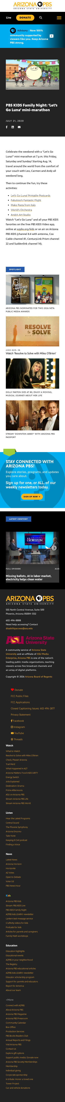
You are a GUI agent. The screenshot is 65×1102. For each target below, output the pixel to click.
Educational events (14, 955)
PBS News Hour (13, 885)
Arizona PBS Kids (13, 901)
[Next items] (54, 547)
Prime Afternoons (14, 790)
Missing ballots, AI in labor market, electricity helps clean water (29, 577)
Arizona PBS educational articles (21, 968)
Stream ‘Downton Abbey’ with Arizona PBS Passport (30, 435)
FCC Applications (20, 702)
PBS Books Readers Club (17, 1036)
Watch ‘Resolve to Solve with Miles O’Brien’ (31, 353)
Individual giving (13, 1070)
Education (11, 945)
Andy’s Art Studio (20, 214)
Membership (12, 1066)
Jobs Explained (12, 781)
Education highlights (15, 951)
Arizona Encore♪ (14, 831)
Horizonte (11, 868)
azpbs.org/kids (25, 229)
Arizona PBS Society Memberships (21, 1062)
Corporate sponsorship (16, 1075)
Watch (9, 745)
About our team (13, 990)
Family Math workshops (17, 936)
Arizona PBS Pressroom (17, 1018)
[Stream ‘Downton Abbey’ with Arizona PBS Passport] (32, 402)
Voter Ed (10, 881)
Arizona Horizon (14, 864)
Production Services (15, 1031)
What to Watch (13, 751)
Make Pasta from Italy (23, 205)
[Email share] (21, 127)
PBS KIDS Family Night (16, 910)
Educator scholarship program (20, 977)
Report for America (15, 986)
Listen (9, 812)
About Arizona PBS (14, 1010)
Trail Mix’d (10, 764)
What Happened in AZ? (17, 768)
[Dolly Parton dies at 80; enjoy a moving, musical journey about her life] (32, 360)
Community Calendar (16, 1023)
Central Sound (12, 823)
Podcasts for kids (13, 927)
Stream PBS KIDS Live (15, 905)
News (9, 854)
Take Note (11, 836)
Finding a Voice (13, 844)
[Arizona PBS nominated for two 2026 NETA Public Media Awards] (32, 276)
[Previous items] (10, 547)
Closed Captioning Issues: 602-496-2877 (33, 708)
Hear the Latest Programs (18, 818)
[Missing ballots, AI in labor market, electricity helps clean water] (34, 533)
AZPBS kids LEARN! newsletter (20, 914)
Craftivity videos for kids (17, 923)
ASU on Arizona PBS (15, 794)
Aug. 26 (13, 350)
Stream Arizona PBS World (18, 803)
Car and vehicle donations (18, 1088)
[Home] (32, 5)
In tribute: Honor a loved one (19, 1079)
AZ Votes (10, 872)
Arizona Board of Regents (38, 676)
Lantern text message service (19, 918)
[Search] (41, 18)
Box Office (11, 1027)
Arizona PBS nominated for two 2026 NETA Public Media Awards (30, 310)
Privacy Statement (20, 714)
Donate (19, 689)
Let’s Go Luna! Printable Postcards (30, 195)
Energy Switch (12, 777)
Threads (17, 739)
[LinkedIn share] (14, 127)
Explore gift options (15, 1053)
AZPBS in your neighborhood (19, 960)
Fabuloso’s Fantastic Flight (26, 200)
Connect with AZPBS (15, 1005)
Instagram (19, 727)
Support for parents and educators (22, 981)
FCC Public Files (19, 696)
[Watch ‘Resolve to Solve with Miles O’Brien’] (32, 318)
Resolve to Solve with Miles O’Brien (22, 755)
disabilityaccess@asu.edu (19, 628)
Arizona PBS (24, 658)
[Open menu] (59, 18)
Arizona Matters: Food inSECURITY (22, 773)
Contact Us (11, 1049)
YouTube (19, 733)
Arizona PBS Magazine (16, 1014)
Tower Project (12, 1083)
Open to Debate (13, 877)
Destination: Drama (15, 786)
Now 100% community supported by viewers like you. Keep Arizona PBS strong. (29, 36)
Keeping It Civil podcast (16, 840)
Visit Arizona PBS (13, 1044)
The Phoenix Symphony (17, 827)
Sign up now (31, 496)
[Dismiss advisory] (51, 36)
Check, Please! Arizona (16, 760)
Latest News (11, 859)
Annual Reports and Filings (18, 1040)
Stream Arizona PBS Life (17, 799)
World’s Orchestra (21, 210)
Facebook (18, 720)
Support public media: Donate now (22, 1057)
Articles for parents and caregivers (22, 931)
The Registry (11, 964)
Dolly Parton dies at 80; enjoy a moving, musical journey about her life (29, 394)
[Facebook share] (8, 127)
